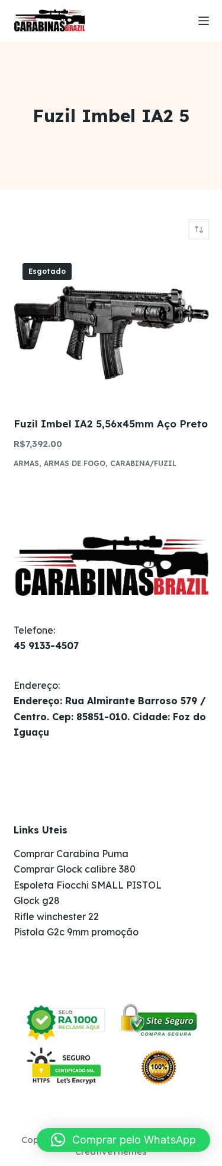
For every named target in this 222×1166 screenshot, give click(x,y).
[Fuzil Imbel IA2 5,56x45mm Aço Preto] (111, 327)
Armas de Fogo (74, 463)
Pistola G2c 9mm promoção (76, 932)
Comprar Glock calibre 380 (75, 869)
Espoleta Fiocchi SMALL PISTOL (88, 885)
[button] (123, 1140)
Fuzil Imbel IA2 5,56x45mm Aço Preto (111, 423)
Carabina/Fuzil (143, 463)
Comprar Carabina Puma (71, 854)
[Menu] (203, 20)
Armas (26, 463)
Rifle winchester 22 (56, 916)
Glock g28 (37, 900)
